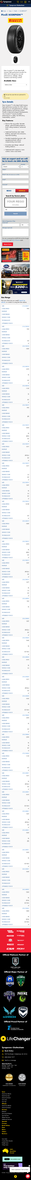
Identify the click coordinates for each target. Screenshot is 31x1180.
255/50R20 (25, 715)
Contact (4, 1123)
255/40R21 (25, 811)
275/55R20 (25, 753)
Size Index (4, 1139)
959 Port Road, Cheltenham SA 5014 (16, 1054)
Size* (3, 164)
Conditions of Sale (20, 1172)
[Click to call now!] (17, 2)
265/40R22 (25, 889)
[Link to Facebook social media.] (15, 1176)
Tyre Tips (4, 1101)
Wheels (4, 1103)
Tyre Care (4, 1099)
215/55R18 (25, 326)
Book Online (6, 1125)
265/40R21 (25, 850)
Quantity (23, 164)
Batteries (4, 1111)
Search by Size (6, 1096)
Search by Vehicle (6, 1094)
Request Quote (8, 244)
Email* (4, 179)
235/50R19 (25, 405)
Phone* (10, 174)
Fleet (3, 1127)
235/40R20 (25, 598)
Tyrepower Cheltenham (16, 5)
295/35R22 (25, 908)
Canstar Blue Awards (7, 1141)
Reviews (4, 1133)
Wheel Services (6, 1117)
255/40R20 (25, 657)
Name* (4, 169)
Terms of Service (16, 240)
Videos (4, 1131)
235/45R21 (25, 773)
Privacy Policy (5, 240)
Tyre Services (5, 1115)
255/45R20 (25, 676)
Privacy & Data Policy (10, 1172)
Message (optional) (7, 228)
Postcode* (5, 184)
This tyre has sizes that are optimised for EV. (15, 96)
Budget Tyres (5, 1143)
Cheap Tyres (5, 1145)
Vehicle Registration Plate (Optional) (8, 222)
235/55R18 (25, 346)
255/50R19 (25, 541)
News (3, 1129)
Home (4, 11)
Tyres (3, 1092)
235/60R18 (25, 366)
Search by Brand (6, 1098)
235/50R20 (25, 618)
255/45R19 (25, 521)
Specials (4, 1121)
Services (4, 1109)
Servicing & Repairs (7, 1113)
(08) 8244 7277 (10, 1057)
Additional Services (7, 1119)
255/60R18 (25, 386)
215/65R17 (25, 306)
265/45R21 (25, 869)
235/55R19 (25, 425)
